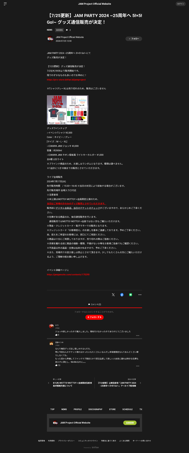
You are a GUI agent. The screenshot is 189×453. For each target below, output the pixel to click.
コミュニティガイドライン (88, 441)
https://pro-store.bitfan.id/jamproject (66, 79)
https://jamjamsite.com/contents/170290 (68, 274)
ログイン (180, 4)
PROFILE (78, 409)
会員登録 (130, 423)
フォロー (135, 39)
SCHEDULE (127, 409)
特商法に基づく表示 (108, 441)
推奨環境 (41, 441)
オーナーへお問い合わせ (142, 441)
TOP (52, 409)
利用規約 (51, 441)
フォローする (95, 317)
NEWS (49, 30)
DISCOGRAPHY (95, 409)
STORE (112, 409)
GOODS (59, 30)
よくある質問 (124, 441)
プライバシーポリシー (66, 441)
